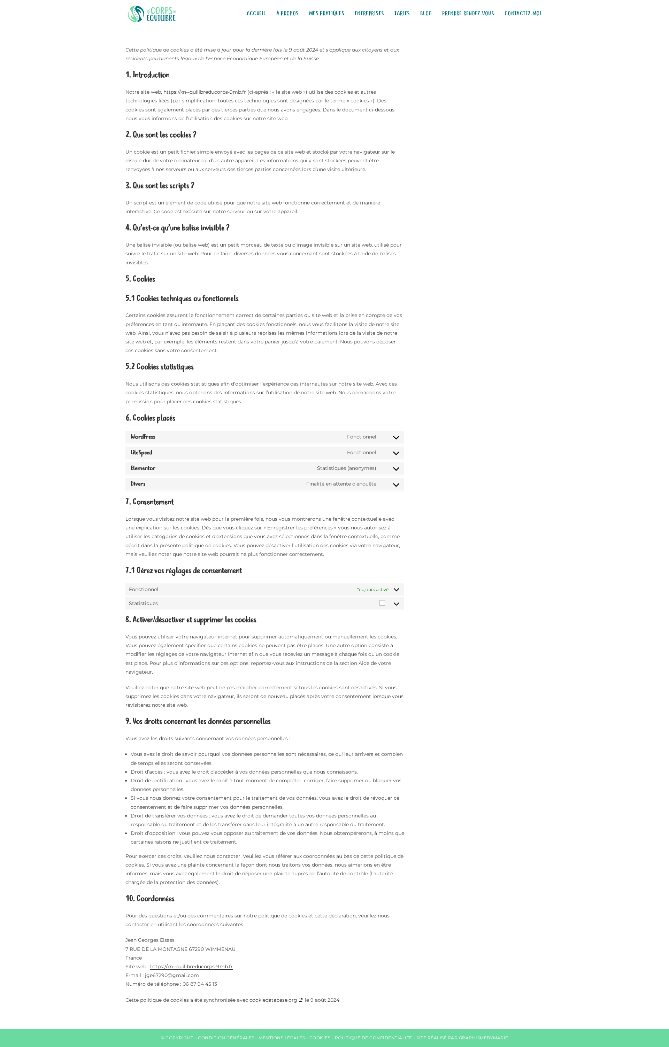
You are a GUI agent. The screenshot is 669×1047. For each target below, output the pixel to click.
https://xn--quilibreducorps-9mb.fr (204, 92)
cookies (320, 1037)
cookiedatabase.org (273, 1000)
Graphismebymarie (483, 1037)
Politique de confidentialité (373, 1037)
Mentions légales (282, 1037)
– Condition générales (224, 1037)
